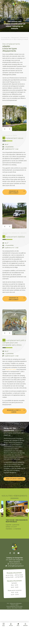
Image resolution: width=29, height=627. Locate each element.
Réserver (25, 625)
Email (18, 625)
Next (9, 129)
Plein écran (10, 108)
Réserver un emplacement (14, 192)
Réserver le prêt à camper (13, 411)
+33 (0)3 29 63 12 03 (15, 564)
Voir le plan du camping (14, 478)
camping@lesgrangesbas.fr (15, 566)
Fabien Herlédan (18, 607)
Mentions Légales (14, 604)
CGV (8, 603)
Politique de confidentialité (15, 603)
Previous (4, 129)
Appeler (11, 625)
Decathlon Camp (11, 369)
